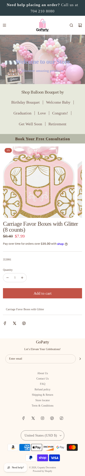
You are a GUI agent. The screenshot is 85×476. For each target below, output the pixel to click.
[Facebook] (23, 418)
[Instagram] (42, 418)
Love (42, 113)
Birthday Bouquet (25, 102)
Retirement (57, 124)
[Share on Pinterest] (24, 324)
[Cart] (80, 25)
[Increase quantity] (22, 277)
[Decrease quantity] (7, 277)
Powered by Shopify (42, 471)
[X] (33, 418)
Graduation (22, 113)
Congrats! (60, 113)
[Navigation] (4, 25)
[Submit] (80, 358)
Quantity (8, 269)
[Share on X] (14, 324)
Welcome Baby (58, 102)
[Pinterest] (52, 418)
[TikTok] (61, 418)
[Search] (71, 25)
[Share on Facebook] (5, 324)
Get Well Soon (30, 124)
